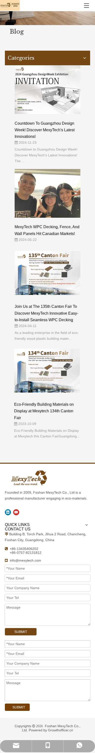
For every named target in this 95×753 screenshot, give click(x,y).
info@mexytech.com (25, 560)
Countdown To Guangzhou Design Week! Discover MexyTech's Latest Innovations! (45, 130)
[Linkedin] (8, 512)
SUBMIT (20, 632)
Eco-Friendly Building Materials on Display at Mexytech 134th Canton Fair (44, 411)
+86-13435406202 (24, 549)
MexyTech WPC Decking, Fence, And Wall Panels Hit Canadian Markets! (47, 230)
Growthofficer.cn (60, 730)
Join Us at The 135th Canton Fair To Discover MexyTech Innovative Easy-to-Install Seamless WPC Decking (46, 313)
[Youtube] (16, 512)
